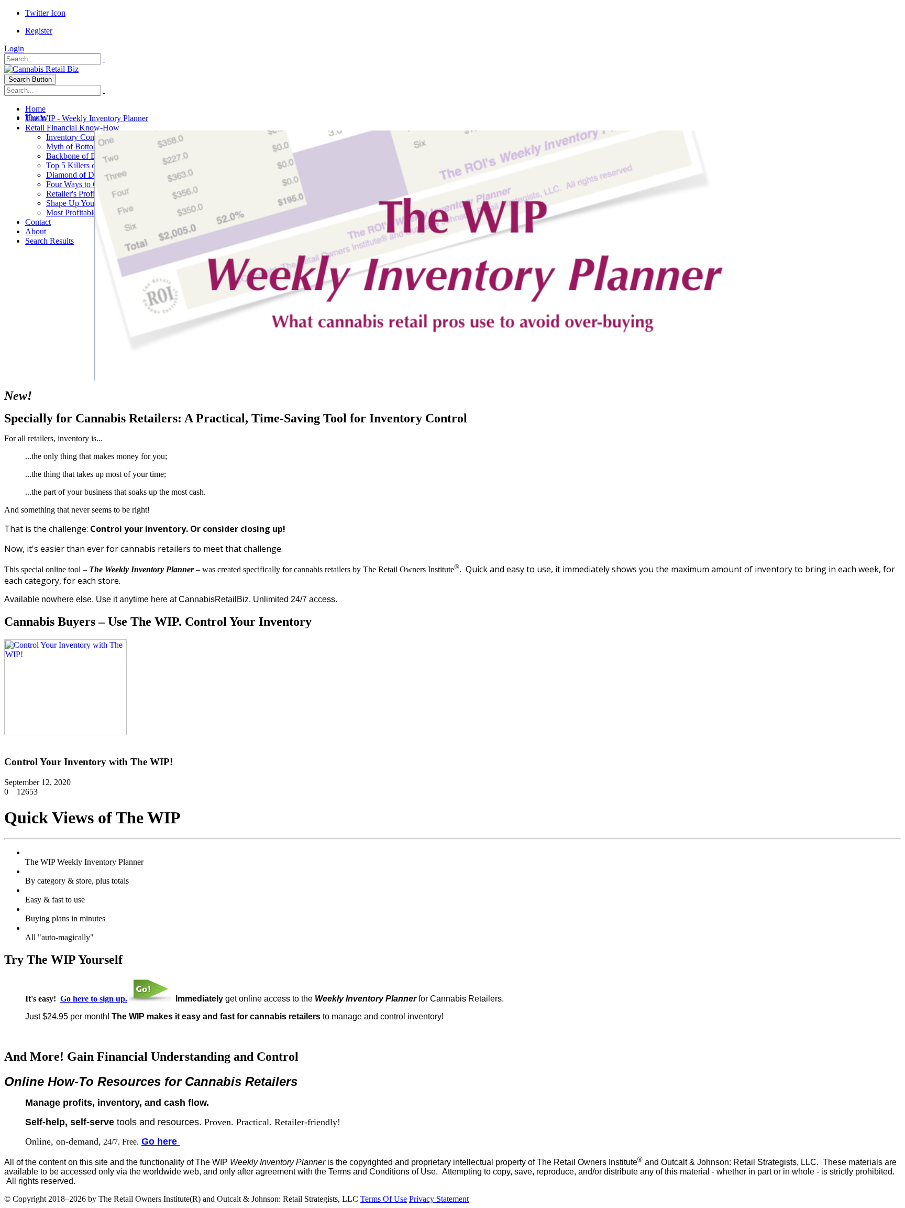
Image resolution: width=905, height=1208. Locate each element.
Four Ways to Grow (79, 184)
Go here (160, 1141)
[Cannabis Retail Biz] (41, 68)
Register (38, 30)
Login (14, 48)
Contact (38, 221)
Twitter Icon (45, 12)
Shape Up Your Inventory (88, 203)
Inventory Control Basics (87, 137)
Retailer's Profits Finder (85, 193)
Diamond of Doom (77, 174)
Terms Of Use (383, 1198)
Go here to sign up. (93, 998)
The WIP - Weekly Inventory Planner (86, 118)
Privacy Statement (439, 1198)
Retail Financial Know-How (72, 127)
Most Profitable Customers (90, 212)
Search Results (49, 240)
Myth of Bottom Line (81, 146)
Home (35, 108)
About (35, 231)
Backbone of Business (83, 155)
